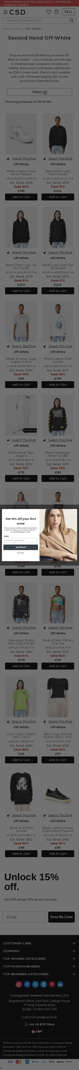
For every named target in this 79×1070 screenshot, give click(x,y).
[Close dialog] (74, 511)
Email (6, 536)
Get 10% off (21, 547)
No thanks (20, 553)
